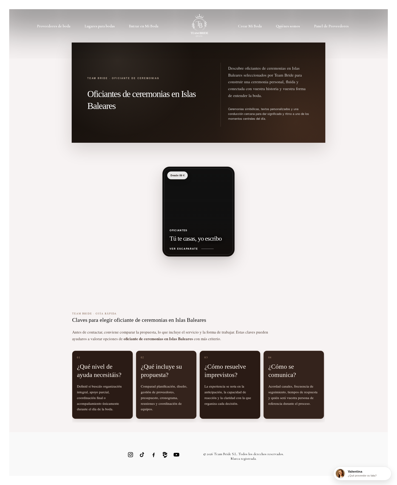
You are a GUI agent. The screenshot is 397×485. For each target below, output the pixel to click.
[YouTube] (176, 455)
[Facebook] (153, 455)
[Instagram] (130, 455)
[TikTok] (142, 455)
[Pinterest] (165, 455)
